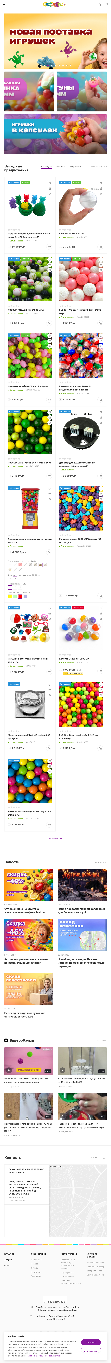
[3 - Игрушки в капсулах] (55, 134)
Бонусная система (95, 1275)
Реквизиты (36, 1276)
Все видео (102, 1040)
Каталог (9, 1254)
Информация (69, 1254)
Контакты (35, 1272)
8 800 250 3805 (56, 1302)
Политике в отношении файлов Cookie (44, 1356)
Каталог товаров (99, 167)
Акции (8, 1260)
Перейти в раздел (98, 1158)
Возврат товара (94, 1271)
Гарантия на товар (95, 1266)
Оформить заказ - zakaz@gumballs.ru (57, 1310)
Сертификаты (67, 1272)
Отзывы (34, 1268)
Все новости (101, 862)
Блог (7, 1265)
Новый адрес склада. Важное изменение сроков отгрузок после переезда (81, 963)
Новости (35, 1264)
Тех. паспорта (67, 1276)
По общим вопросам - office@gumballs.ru (57, 1307)
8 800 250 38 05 (16, 1197)
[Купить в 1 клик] (49, 188)
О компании (38, 1254)
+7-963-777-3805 (17, 1200)
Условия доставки (95, 1262)
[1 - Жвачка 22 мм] (29, 91)
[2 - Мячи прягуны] (82, 91)
